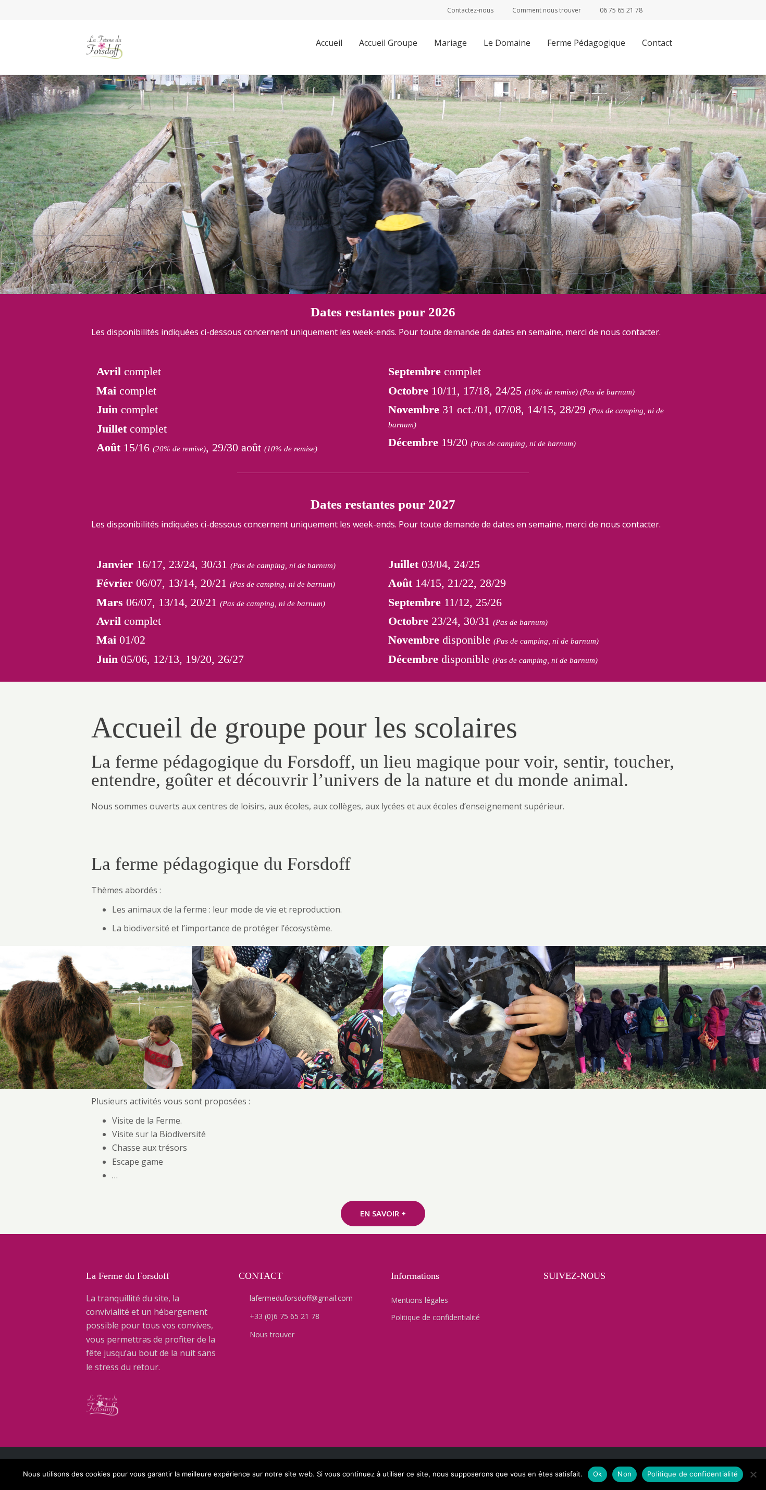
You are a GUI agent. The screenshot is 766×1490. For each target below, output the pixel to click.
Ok (597, 1474)
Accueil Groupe (388, 42)
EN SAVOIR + (383, 1213)
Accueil (329, 42)
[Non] (753, 1474)
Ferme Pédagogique (586, 42)
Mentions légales (419, 1300)
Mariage (450, 42)
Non (624, 1474)
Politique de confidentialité (435, 1317)
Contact (657, 42)
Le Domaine (507, 42)
